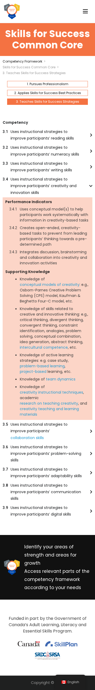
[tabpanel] (47, 318)
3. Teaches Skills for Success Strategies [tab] (47, 101)
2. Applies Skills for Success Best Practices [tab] (47, 93)
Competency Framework (22, 61)
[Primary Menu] (85, 11)
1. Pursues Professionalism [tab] (47, 84)
